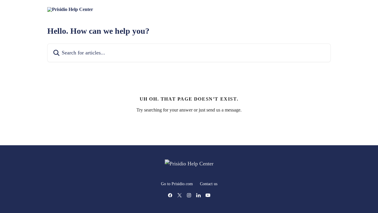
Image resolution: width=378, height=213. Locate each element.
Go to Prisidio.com (177, 184)
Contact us (208, 184)
